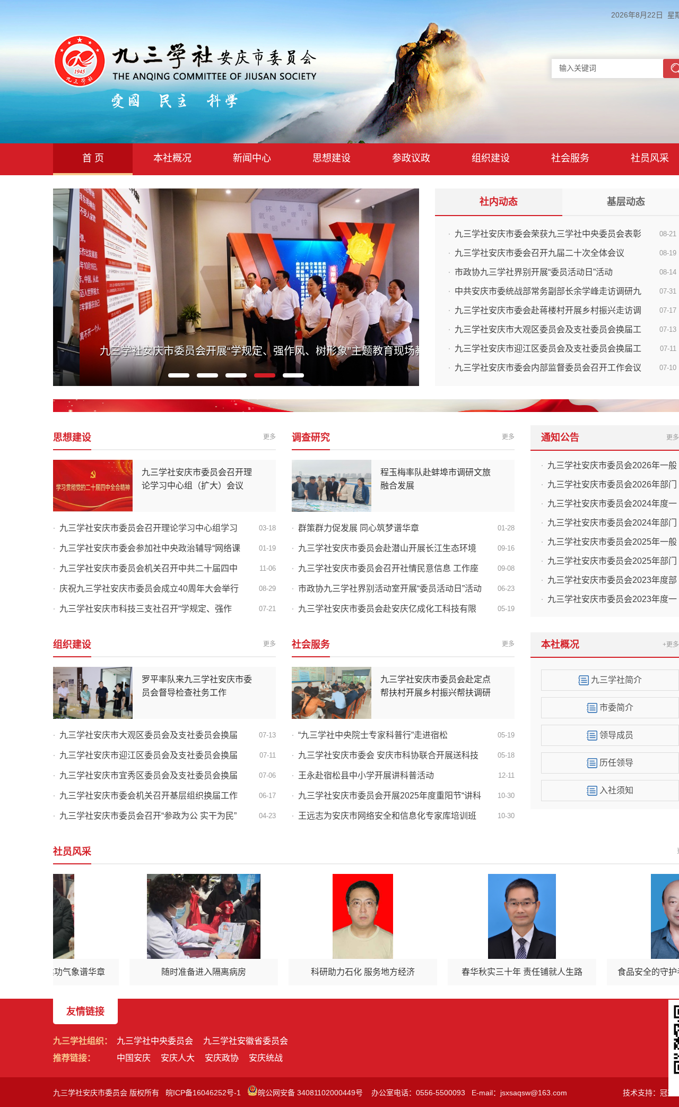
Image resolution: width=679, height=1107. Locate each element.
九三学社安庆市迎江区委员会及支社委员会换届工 (548, 348)
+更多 (671, 644)
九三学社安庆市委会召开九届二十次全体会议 (539, 253)
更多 (269, 437)
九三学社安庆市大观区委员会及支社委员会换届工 (548, 329)
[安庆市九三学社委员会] (185, 40)
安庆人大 (178, 1057)
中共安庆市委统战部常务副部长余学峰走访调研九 (548, 291)
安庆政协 (222, 1057)
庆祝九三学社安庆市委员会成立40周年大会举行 (149, 588)
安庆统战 (266, 1057)
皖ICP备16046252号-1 (203, 1092)
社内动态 (499, 201)
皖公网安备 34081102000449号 (311, 1092)
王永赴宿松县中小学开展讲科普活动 (366, 775)
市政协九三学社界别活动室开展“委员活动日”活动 (390, 588)
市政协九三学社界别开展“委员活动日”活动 (534, 272)
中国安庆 (134, 1057)
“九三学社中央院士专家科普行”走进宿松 (373, 735)
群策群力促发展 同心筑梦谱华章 (358, 528)
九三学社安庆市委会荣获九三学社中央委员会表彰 (548, 233)
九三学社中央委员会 (155, 1040)
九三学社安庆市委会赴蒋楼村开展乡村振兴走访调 (548, 310)
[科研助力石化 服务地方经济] (349, 916)
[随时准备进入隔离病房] (190, 916)
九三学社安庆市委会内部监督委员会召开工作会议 (548, 367)
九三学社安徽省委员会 (245, 1040)
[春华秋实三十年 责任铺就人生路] (508, 916)
